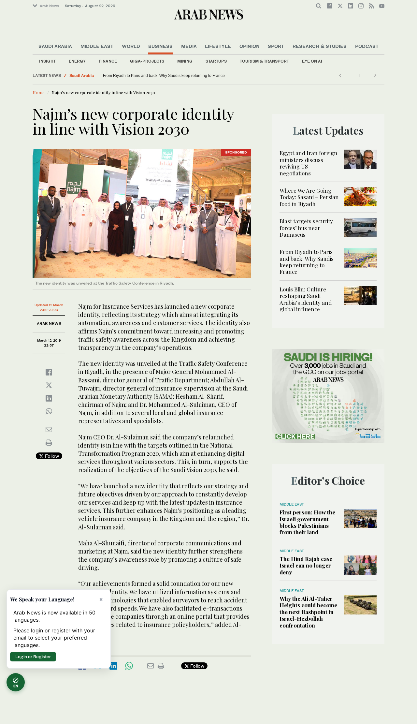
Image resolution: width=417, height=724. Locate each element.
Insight (47, 61)
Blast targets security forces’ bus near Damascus (306, 227)
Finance (108, 61)
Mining (185, 61)
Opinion (249, 46)
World (131, 46)
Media (189, 46)
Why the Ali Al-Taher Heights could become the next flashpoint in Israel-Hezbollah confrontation (308, 612)
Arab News (49, 6)
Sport (276, 46)
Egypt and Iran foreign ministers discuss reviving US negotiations (309, 162)
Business (160, 46)
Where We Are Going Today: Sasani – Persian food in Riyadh (309, 197)
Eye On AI (312, 61)
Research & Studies (320, 46)
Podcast (367, 46)
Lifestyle (218, 46)
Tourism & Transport (264, 61)
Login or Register (33, 656)
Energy (77, 61)
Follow (51, 456)
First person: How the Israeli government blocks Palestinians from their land (307, 522)
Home (39, 92)
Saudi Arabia (55, 46)
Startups (216, 61)
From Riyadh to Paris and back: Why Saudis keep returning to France (212, 75)
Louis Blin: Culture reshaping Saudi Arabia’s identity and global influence (125, 75)
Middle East (96, 46)
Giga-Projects (147, 61)
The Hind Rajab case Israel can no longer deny (306, 565)
